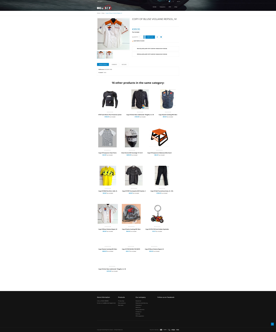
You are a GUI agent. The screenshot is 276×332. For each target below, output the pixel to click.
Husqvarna (162, 6)
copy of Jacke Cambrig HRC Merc (168, 114)
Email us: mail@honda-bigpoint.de (106, 303)
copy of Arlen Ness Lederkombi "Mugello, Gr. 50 (140, 114)
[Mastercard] (161, 330)
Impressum (139, 305)
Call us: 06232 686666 (103, 301)
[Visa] (177, 330)
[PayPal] (165, 330)
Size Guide (124, 64)
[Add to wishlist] (107, 119)
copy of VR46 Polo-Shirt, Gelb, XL (107, 191)
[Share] (157, 37)
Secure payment (140, 309)
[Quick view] (113, 118)
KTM (170, 6)
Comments (114, 64)
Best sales (120, 305)
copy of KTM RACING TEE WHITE (131, 249)
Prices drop (121, 301)
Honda (154, 6)
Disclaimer (138, 301)
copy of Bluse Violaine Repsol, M (107, 229)
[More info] (174, 119)
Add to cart (150, 37)
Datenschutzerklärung (142, 303)
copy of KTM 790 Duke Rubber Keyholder (157, 229)
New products (122, 303)
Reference (101, 69)
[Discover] (169, 330)
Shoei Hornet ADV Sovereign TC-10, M (131, 153)
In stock (101, 72)
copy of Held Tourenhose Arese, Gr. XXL (162, 191)
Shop (175, 6)
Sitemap (138, 313)
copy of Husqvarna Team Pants (107, 153)
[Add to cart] (102, 119)
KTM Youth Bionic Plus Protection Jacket (109, 114)
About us (138, 307)
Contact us (138, 311)
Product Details (103, 64)
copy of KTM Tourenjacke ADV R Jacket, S (134, 191)
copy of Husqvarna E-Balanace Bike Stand (159, 153)
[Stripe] (173, 330)
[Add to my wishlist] (161, 37)
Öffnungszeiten (140, 316)
